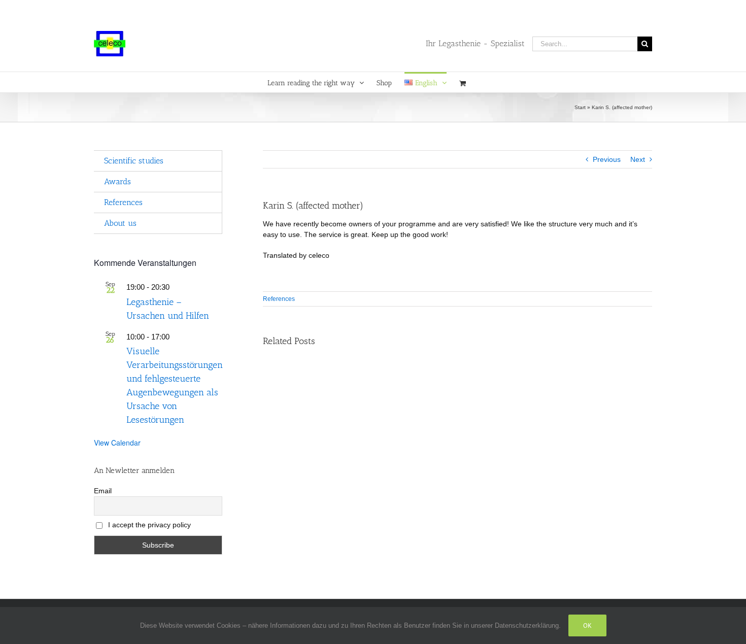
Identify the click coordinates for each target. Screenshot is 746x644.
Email (103, 491)
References (279, 298)
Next (637, 159)
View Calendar (117, 442)
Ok (587, 625)
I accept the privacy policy (148, 525)
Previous (607, 159)
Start (580, 107)
